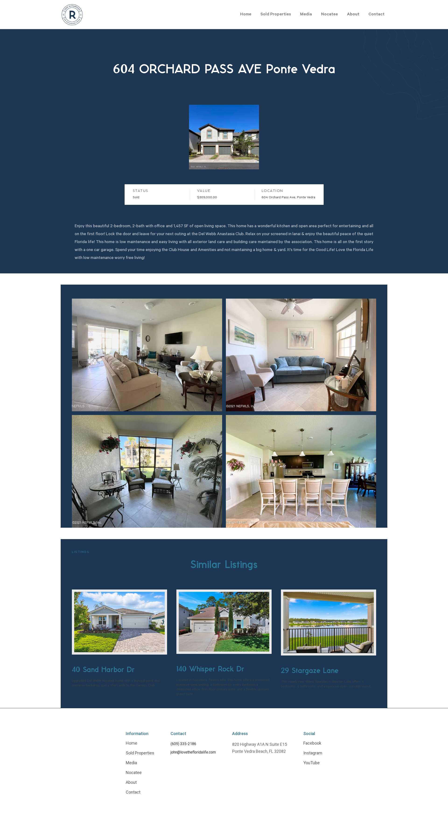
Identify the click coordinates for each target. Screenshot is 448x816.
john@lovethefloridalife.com (193, 752)
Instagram (312, 753)
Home (245, 14)
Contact (376, 14)
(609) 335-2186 (183, 744)
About (353, 14)
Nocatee (329, 14)
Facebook (312, 743)
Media (306, 14)
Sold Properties (275, 14)
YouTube (311, 762)
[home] (72, 14)
